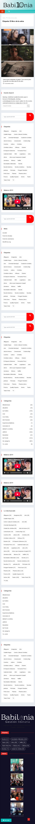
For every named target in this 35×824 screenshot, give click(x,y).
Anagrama (14, 131)
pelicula (6, 170)
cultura (12, 144)
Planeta (14, 173)
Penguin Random (22, 170)
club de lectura (8, 141)
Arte (20, 131)
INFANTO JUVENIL (8, 429)
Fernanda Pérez (22, 150)
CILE (4, 414)
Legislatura (22, 154)
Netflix (19, 160)
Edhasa (17, 147)
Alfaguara (6, 131)
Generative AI (6, 426)
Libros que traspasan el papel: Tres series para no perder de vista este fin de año (17, 80)
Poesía (6, 176)
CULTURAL (7, 30)
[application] (17, 201)
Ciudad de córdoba (26, 137)
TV (13, 180)
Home (4, 18)
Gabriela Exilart (8, 154)
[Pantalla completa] (30, 208)
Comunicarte (17, 141)
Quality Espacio (14, 176)
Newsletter (5, 435)
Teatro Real (7, 180)
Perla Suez (7, 173)
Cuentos (6, 144)
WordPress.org (7, 242)
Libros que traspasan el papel (18, 157)
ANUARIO (5, 408)
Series (23, 176)
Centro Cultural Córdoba (20, 134)
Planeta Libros (23, 173)
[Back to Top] (29, 819)
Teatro (29, 176)
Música (13, 160)
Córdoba (19, 144)
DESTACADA (6, 420)
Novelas (29, 167)
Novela (20, 163)
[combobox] (16, 105)
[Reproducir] (5, 208)
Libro (29, 154)
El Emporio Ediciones (9, 150)
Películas (12, 170)
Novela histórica (8, 167)
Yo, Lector (5, 444)
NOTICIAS (5, 438)
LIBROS (5, 432)
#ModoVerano (6, 405)
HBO (15, 154)
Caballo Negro (7, 134)
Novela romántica (19, 167)
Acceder (5, 233)
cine (5, 137)
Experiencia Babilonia (8, 423)
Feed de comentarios (8, 239)
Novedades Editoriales (10, 163)
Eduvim (24, 147)
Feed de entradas (7, 236)
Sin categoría (6, 441)
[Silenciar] (27, 208)
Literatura (6, 160)
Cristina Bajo (26, 141)
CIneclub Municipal (13, 137)
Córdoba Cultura (8, 147)
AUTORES (5, 411)
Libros (5, 157)
